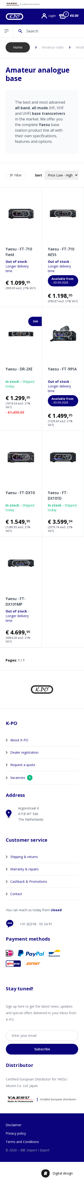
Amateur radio (53, 47)
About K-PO (19, 740)
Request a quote (22, 765)
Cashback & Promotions (28, 881)
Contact (16, 894)
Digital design (62, 1173)
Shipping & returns (24, 856)
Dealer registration (24, 752)
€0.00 (74, 15)
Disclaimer (13, 1125)
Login (52, 15)
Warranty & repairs (24, 869)
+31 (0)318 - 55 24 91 (36, 924)
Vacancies (20, 777)
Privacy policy (16, 1133)
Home (17, 47)
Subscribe (42, 1049)
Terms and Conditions (22, 1141)
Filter (18, 175)
